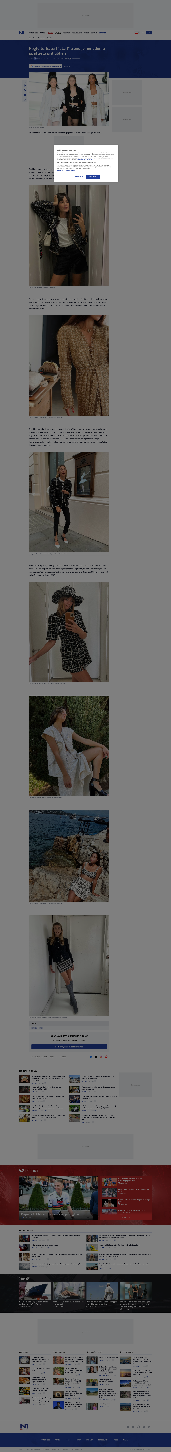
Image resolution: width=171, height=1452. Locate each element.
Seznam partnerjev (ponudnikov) (66, 170)
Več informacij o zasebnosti (84, 159)
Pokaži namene (78, 176)
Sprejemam (92, 176)
